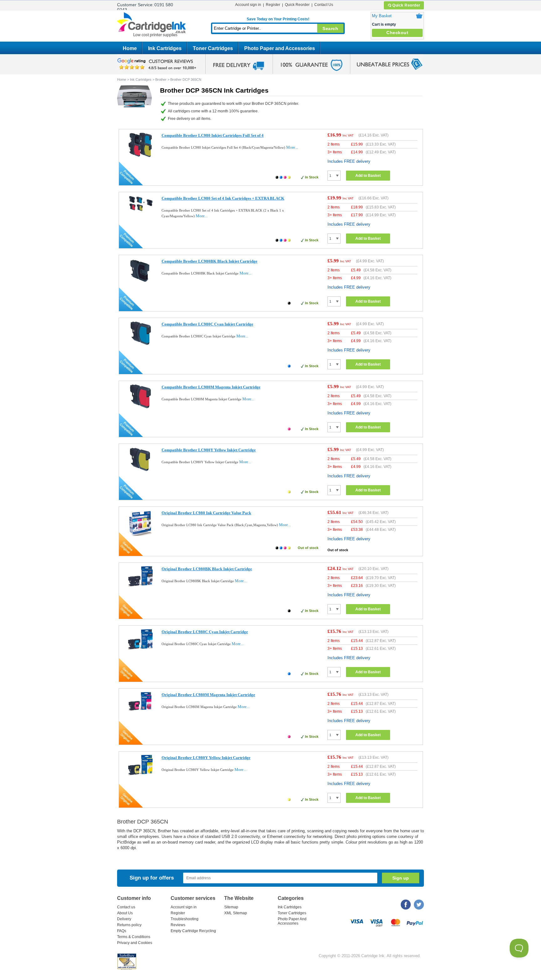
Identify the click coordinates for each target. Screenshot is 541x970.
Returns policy (129, 925)
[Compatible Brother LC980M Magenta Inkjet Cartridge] (140, 407)
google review (157, 64)
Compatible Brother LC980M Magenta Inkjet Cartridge (211, 387)
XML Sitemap (235, 913)
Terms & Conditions (133, 937)
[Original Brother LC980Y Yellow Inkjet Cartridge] (140, 774)
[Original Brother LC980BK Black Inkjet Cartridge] (140, 585)
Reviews (178, 925)
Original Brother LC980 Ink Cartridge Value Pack (206, 513)
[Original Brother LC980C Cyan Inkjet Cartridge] (140, 648)
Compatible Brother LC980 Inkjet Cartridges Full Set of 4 (213, 135)
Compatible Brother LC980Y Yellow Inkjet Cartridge (209, 450)
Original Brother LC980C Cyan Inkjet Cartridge (205, 631)
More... (292, 147)
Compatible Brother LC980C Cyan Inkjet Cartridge (207, 324)
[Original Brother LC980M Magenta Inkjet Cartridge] (140, 709)
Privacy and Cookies (134, 943)
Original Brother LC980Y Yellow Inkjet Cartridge (206, 757)
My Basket (382, 15)
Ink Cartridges (165, 48)
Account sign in (248, 5)
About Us (125, 913)
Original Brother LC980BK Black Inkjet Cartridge (207, 569)
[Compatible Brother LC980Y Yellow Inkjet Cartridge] (140, 470)
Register (273, 5)
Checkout (397, 32)
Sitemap (231, 907)
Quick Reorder (406, 5)
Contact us (126, 907)
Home (130, 48)
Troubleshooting (184, 919)
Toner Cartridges (213, 48)
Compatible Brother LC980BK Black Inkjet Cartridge (209, 261)
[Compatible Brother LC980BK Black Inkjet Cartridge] (140, 281)
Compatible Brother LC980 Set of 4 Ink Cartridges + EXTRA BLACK (223, 198)
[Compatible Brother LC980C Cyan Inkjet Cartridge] (140, 344)
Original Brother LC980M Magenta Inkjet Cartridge (208, 694)
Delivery (124, 919)
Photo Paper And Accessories (292, 921)
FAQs (121, 931)
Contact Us (323, 5)
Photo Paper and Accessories (279, 48)
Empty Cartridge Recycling (193, 931)
